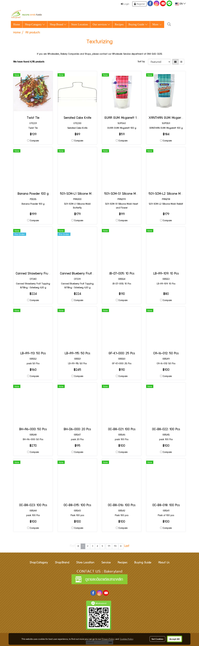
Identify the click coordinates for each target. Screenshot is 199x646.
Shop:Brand (57, 24)
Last (126, 546)
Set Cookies (157, 638)
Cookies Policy (126, 638)
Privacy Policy (108, 638)
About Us (163, 563)
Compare (34, 141)
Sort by (143, 62)
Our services (100, 24)
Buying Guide (136, 24)
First (72, 546)
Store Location (79, 24)
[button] (169, 24)
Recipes (119, 24)
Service (106, 563)
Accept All (174, 638)
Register (140, 3)
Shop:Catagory (33, 24)
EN (181, 4)
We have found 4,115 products (28, 62)
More (155, 24)
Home (16, 24)
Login (126, 3)
